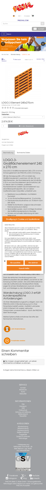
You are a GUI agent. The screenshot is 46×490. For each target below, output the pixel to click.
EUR (19, 16)
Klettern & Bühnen (23, 432)
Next (43, 44)
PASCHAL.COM (23, 20)
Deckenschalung (23, 430)
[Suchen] (42, 23)
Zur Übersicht (4, 60)
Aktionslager (23, 438)
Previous (3, 44)
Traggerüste (23, 434)
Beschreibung (8, 152)
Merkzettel (23, 394)
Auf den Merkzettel (7, 142)
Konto (23, 392)
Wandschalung (23, 426)
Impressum (23, 406)
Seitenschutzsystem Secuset (13, 279)
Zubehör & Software (23, 436)
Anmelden (27, 16)
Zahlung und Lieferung (23, 412)
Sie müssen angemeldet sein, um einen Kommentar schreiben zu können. (20, 362)
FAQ (23, 404)
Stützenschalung (23, 428)
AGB (23, 408)
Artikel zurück (17, 59)
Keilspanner (12, 215)
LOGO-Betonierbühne (34, 282)
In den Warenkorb (27, 126)
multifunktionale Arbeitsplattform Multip (24, 284)
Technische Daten (23, 152)
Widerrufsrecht (23, 414)
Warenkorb (23, 390)
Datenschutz (23, 410)
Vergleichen (5, 139)
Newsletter (23, 416)
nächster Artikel (40, 59)
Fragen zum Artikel (7, 145)
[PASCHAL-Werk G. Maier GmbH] (23, 133)
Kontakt (23, 388)
